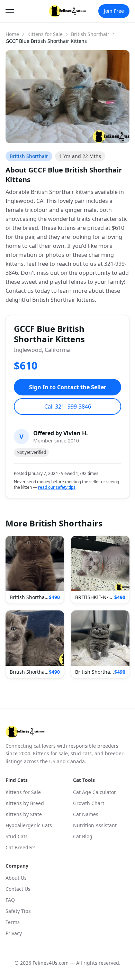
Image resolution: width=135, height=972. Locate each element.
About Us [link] (16, 878)
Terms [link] (13, 922)
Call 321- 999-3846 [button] (67, 406)
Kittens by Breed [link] (25, 803)
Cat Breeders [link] (21, 847)
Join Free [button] (114, 11)
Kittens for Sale (45, 34)
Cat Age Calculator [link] (94, 792)
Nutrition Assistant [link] (95, 825)
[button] (35, 570)
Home (12, 34)
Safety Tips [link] (18, 911)
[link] (68, 11)
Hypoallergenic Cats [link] (29, 825)
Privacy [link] (14, 933)
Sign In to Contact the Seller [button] (67, 387)
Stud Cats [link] (17, 836)
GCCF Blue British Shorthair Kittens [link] (46, 41)
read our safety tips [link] (56, 487)
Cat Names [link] (85, 814)
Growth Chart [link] (88, 803)
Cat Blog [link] (82, 836)
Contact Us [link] (18, 889)
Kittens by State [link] (24, 814)
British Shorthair (90, 34)
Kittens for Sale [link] (23, 792)
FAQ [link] (10, 900)
